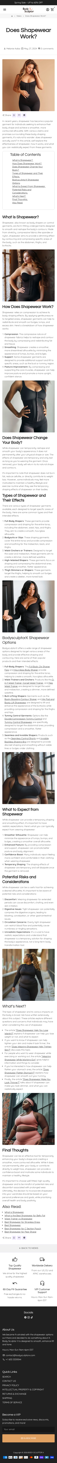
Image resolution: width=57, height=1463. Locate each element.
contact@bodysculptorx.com (19, 1355)
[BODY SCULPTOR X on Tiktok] (32, 1317)
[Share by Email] (19, 115)
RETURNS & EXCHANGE (14, 1393)
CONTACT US (9, 1381)
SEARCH (6, 1376)
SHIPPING (7, 1398)
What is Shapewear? (22, 160)
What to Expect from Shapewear (29, 186)
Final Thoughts (20, 199)
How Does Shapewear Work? (27, 163)
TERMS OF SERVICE (12, 1402)
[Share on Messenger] (24, 115)
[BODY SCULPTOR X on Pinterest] (25, 1317)
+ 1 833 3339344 (12, 1359)
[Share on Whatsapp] (14, 115)
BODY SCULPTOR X (36, 1452)
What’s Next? (19, 196)
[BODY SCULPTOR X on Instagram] (28, 1317)
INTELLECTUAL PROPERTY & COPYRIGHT (23, 1389)
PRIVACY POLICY (10, 1385)
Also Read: (17, 202)
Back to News (28, 1248)
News (19, 16)
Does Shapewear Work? (35, 16)
